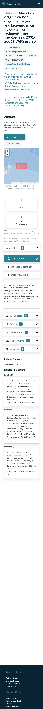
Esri (25, 183)
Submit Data (11, 698)
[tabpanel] (21, 294)
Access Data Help (13, 683)
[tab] (22, 258)
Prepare (9, 704)
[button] (7, 151)
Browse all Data (12, 681)
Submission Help (12, 706)
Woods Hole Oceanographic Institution (17, 87)
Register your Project (14, 701)
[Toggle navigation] (39, 3)
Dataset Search (12, 678)
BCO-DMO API (12, 686)
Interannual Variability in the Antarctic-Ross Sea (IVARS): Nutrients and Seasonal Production (20, 101)
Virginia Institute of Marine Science (17, 78)
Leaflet (13, 183)
